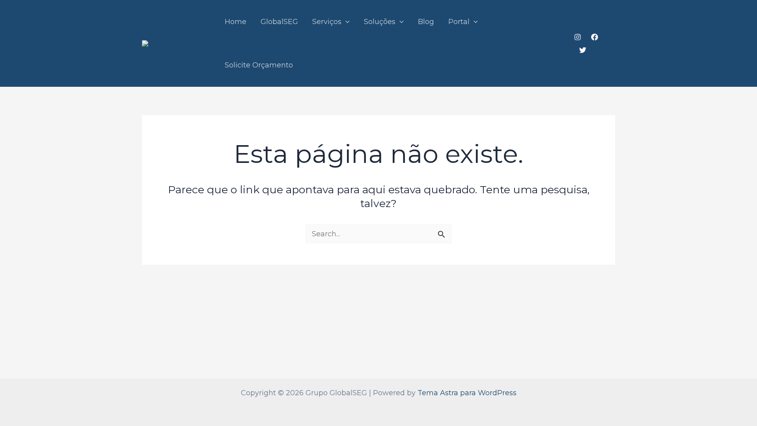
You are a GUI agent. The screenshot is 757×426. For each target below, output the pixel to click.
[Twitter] (582, 50)
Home (235, 21)
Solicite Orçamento (259, 65)
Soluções (379, 21)
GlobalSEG (279, 21)
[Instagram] (577, 37)
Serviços (326, 21)
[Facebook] (594, 37)
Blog (426, 21)
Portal (459, 21)
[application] (345, 21)
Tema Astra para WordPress (467, 393)
